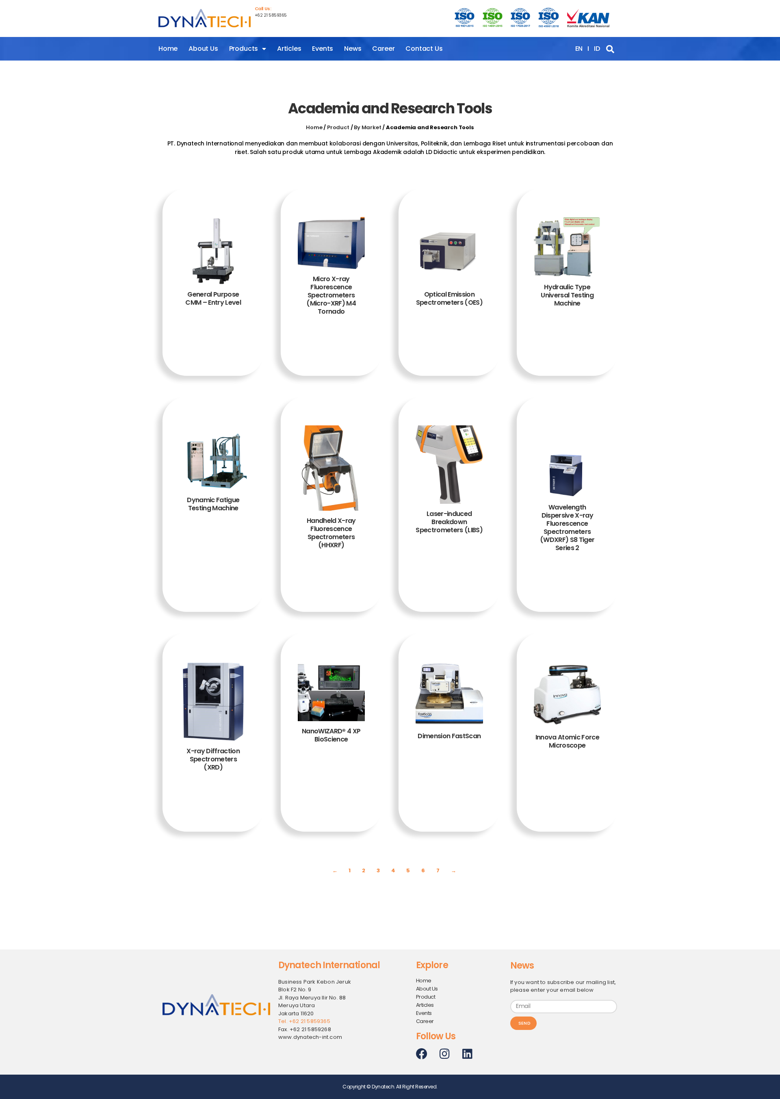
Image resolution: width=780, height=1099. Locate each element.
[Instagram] (444, 1054)
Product (338, 127)
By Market (367, 127)
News (352, 48)
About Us (203, 48)
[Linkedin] (467, 1054)
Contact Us (423, 48)
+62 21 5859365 (271, 15)
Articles (289, 48)
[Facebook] (421, 1054)
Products (243, 48)
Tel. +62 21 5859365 (304, 1021)
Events (322, 48)
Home (168, 48)
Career (383, 48)
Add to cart (213, 347)
